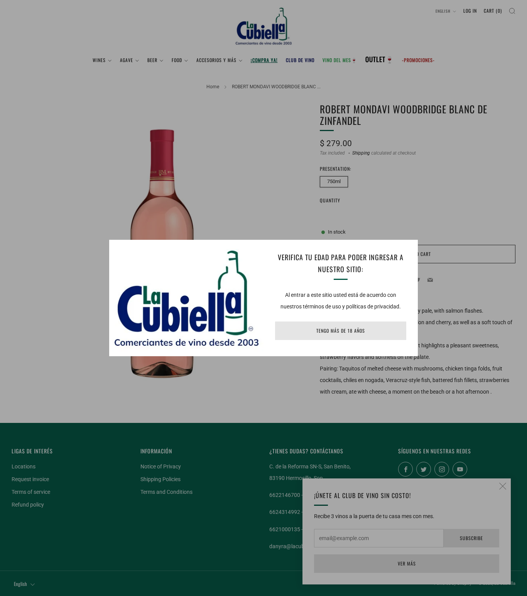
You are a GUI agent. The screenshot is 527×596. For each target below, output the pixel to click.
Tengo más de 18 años (340, 330)
